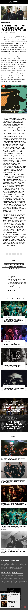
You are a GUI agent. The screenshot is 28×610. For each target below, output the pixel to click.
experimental (12, 266)
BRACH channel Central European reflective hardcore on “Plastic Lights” (14, 388)
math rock (11, 268)
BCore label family (10, 38)
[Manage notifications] (25, 607)
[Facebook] (7, 254)
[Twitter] (13, 254)
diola (22, 264)
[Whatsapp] (15, 254)
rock (17, 268)
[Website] (14, 290)
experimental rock (21, 266)
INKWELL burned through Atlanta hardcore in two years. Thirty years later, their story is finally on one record (13, 551)
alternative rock (8, 264)
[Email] (21, 254)
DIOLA (18, 36)
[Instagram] (12, 290)
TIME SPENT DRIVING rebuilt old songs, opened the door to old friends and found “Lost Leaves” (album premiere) (13, 320)
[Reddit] (18, 254)
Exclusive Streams (6, 22)
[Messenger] (10, 254)
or (11, 573)
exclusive (5, 266)
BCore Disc (16, 264)
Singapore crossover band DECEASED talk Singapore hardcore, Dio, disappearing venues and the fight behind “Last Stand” (13, 481)
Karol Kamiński (11, 276)
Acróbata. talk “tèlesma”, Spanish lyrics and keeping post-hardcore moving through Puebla (13, 596)
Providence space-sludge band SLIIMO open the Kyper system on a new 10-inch (13, 343)
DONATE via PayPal (6, 573)
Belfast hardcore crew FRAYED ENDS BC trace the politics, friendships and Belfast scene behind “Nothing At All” (13, 604)
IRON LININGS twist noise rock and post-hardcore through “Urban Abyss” (13, 366)
